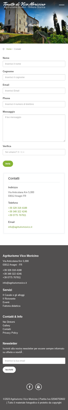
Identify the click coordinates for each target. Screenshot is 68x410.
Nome (6, 58)
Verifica (7, 146)
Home (9, 49)
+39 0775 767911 (17, 215)
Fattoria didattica (11, 306)
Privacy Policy (10, 332)
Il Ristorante (9, 298)
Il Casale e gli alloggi (13, 295)
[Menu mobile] (61, 5)
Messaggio (9, 111)
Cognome (8, 71)
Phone (6, 98)
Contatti (7, 329)
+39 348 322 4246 (17, 211)
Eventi (6, 302)
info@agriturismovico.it (20, 227)
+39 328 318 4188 (17, 208)
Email (6, 84)
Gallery (6, 325)
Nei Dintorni (9, 322)
